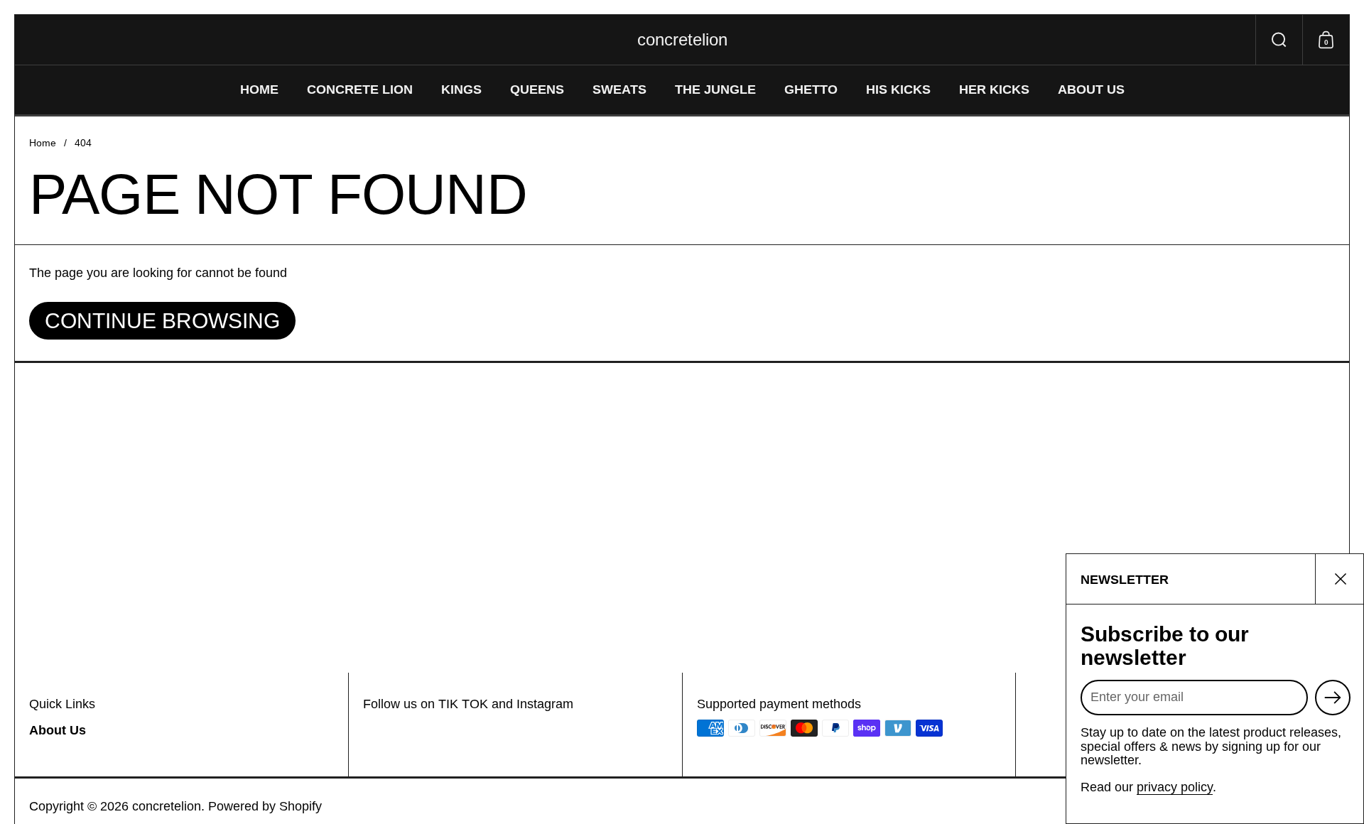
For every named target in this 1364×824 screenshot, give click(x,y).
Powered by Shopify (265, 806)
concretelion (682, 39)
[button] (1278, 40)
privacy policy (1175, 787)
